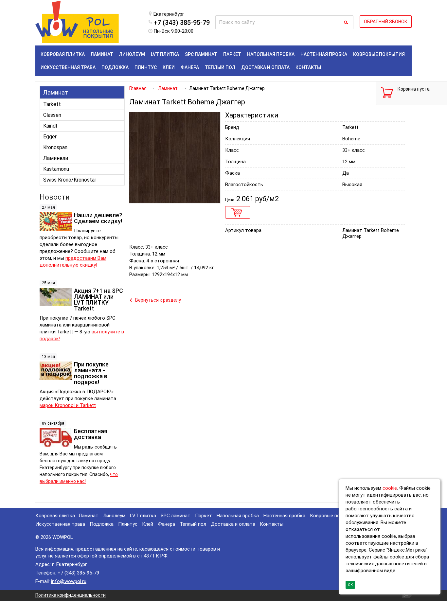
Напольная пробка (238, 516)
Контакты (271, 524)
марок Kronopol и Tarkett (68, 405)
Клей (147, 524)
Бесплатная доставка (90, 434)
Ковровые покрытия (333, 516)
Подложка (102, 524)
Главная (138, 88)
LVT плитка (143, 516)
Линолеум (114, 516)
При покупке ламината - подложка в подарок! (91, 373)
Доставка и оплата (233, 524)
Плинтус (127, 524)
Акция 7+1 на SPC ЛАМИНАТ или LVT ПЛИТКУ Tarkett (98, 299)
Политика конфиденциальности (70, 595)
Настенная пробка (284, 516)
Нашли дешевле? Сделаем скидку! (98, 218)
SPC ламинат (175, 516)
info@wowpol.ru (68, 581)
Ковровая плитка (55, 516)
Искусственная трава (60, 524)
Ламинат (55, 92)
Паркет (203, 516)
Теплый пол (193, 524)
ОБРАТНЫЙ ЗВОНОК (385, 21)
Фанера (166, 524)
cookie (390, 488)
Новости (55, 197)
